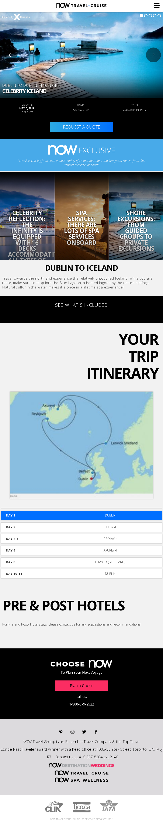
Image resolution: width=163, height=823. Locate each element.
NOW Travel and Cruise (82, 772)
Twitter (84, 732)
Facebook (95, 732)
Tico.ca (81, 807)
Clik (54, 807)
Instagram (72, 732)
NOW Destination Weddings (81, 765)
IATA (109, 805)
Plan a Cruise (81, 685)
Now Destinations (81, 5)
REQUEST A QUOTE (81, 127)
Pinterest (60, 732)
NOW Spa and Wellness (81, 779)
